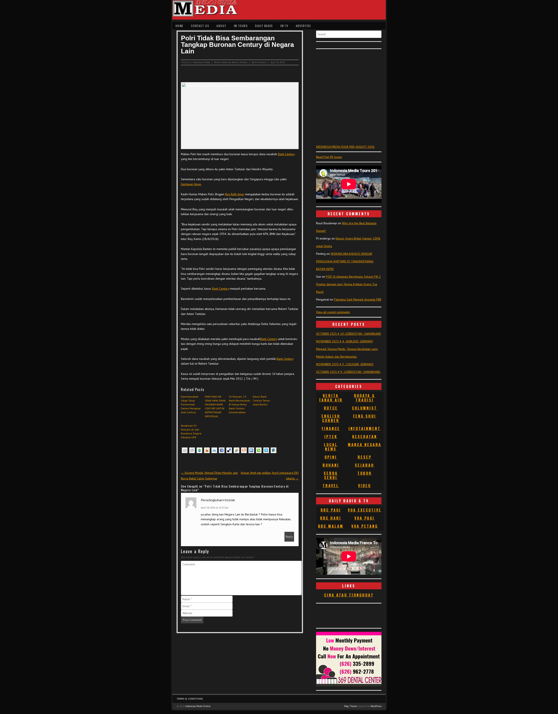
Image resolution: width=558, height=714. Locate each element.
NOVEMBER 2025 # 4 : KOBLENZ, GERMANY (344, 341)
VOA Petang (364, 526)
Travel (331, 485)
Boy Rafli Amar (234, 194)
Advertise (303, 25)
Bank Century (259, 62)
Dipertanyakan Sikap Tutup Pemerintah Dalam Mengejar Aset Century (191, 404)
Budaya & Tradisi (364, 398)
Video (364, 485)
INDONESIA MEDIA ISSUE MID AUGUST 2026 (345, 147)
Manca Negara (364, 444)
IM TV (284, 25)
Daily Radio (264, 25)
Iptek (330, 436)
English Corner (331, 418)
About (221, 25)
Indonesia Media (201, 62)
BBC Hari (330, 518)
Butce (331, 408)
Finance (331, 428)
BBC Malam (331, 526)
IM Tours (241, 25)
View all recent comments (333, 312)
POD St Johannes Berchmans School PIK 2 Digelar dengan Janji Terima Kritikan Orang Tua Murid (348, 284)
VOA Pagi (364, 518)
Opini (331, 457)
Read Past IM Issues (329, 157)
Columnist (364, 408)
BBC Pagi (331, 510)
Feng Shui (364, 416)
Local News (331, 447)
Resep (365, 457)
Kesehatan (364, 436)
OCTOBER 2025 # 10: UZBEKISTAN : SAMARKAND (348, 334)
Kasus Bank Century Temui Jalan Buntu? (261, 400)
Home (179, 25)
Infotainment (365, 428)
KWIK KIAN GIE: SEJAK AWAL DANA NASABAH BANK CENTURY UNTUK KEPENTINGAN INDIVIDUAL (215, 406)
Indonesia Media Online (198, 706)
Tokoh (364, 473)
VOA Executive (364, 510)
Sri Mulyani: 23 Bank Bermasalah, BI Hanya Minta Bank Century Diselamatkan (240, 404)
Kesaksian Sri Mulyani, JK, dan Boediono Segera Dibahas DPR (191, 431)
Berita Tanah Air (222, 62)
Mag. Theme (350, 706)
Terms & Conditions (190, 698)
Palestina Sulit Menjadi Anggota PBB (357, 299)
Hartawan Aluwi (191, 184)
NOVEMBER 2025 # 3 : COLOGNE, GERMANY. (345, 364)
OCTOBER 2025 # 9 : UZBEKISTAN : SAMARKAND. (348, 372)
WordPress (376, 706)
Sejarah (364, 465)
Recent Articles (239, 62)
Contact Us (200, 25)
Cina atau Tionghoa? (349, 595)
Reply (289, 537)
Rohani (331, 465)
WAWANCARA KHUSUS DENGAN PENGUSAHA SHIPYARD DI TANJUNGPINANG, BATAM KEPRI (345, 261)
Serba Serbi (331, 475)
